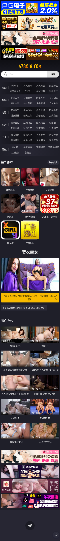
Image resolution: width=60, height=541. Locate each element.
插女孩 (15, 147)
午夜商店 (27, 147)
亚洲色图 (27, 122)
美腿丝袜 (15, 127)
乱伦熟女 (40, 115)
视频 (4, 100)
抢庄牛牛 (53, 90)
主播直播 (40, 103)
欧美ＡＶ (40, 97)
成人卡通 (40, 110)
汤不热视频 (53, 147)
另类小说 (27, 140)
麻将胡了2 (15, 90)
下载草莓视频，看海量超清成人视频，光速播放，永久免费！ (30, 297)
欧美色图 (40, 122)
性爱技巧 (53, 140)
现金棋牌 (40, 90)
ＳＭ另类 (53, 103)
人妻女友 (40, 134)
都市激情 (15, 134)
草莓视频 (40, 147)
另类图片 (53, 127)
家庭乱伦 (27, 134)
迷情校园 (15, 140)
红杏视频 (15, 152)
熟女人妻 (15, 103)
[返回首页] (56, 535)
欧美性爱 (53, 110)
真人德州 (27, 85)
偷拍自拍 (27, 110)
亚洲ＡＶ (15, 97)
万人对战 (40, 85)
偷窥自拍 (15, 122)
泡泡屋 (27, 152)
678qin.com (29, 66)
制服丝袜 (15, 115)
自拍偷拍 (27, 97)
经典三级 (27, 115)
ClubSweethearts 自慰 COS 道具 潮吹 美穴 (24, 307)
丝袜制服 (27, 103)
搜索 (53, 74)
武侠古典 (53, 134)
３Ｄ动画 (53, 97)
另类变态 (53, 115)
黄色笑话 (40, 140)
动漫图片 (53, 122)
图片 (4, 125)
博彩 (4, 88)
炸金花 (27, 90)
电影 (4, 112)
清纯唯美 (27, 127)
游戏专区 (53, 85)
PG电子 (14, 85)
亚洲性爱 (15, 110)
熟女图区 (40, 127)
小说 (4, 137)
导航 (4, 149)
